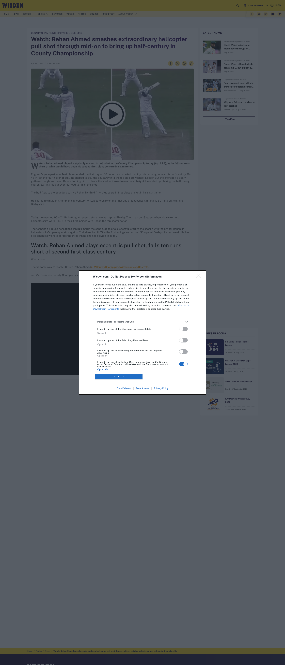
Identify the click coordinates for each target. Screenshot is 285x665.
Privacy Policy (161, 388)
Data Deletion (124, 388)
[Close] (199, 277)
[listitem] (142, 321)
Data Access (142, 388)
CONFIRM (119, 376)
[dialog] (142, 332)
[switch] (183, 329)
